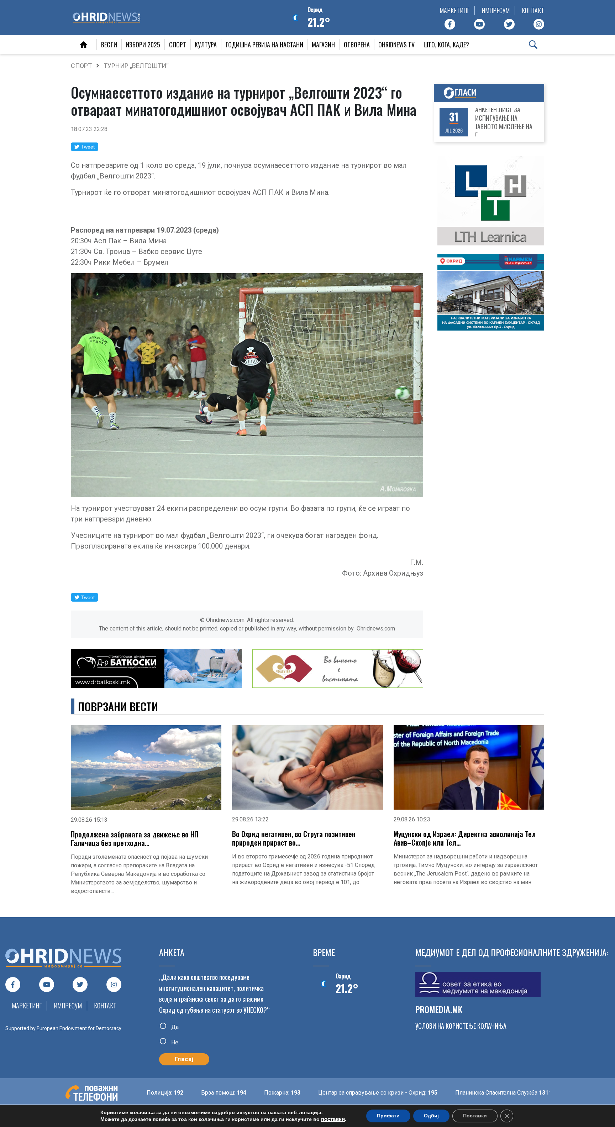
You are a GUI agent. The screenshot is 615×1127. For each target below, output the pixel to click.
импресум (496, 10)
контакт (533, 10)
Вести (109, 44)
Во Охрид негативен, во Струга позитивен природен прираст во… (294, 838)
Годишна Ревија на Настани (264, 44)
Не (174, 1042)
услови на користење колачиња (460, 1025)
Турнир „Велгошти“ (136, 65)
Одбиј (431, 1115)
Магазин (323, 44)
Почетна (83, 44)
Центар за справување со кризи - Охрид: (342, 1092)
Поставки (475, 1115)
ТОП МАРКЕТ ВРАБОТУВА (506, 122)
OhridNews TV (396, 44)
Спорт (177, 44)
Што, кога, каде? (446, 44)
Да (174, 1026)
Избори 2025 (143, 44)
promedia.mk (438, 1009)
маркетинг (454, 10)
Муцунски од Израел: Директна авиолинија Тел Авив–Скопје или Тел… (465, 838)
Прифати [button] (388, 1115)
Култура (206, 44)
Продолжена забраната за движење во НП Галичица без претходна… (134, 838)
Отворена (357, 44)
